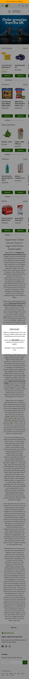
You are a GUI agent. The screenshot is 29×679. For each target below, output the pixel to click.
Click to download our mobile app (14, 1)
